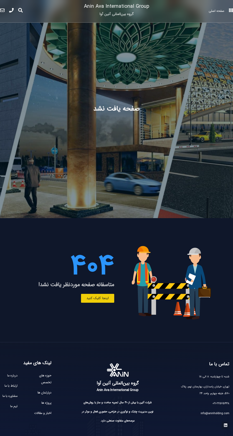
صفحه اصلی (216, 10)
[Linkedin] (225, 425)
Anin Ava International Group (116, 10)
